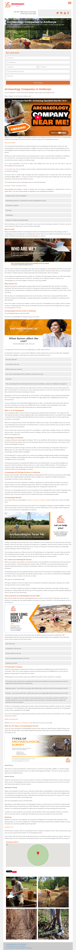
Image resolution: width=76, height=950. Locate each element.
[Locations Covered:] (5, 2)
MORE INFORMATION (11, 719)
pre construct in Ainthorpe (20, 722)
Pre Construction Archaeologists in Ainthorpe (19, 948)
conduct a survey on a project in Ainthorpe (39, 500)
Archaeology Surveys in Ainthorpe (15, 946)
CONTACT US (9, 827)
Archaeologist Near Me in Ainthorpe (16, 944)
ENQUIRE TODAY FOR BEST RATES (16, 185)
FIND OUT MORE (10, 142)
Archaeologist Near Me (11, 169)
